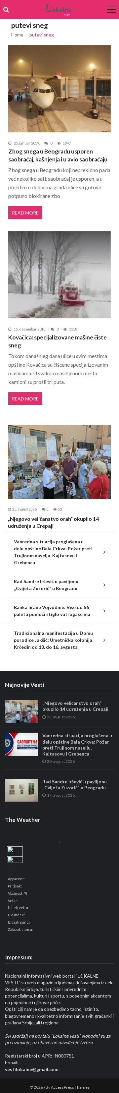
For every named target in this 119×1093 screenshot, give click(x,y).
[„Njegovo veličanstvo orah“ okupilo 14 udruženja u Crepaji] (59, 462)
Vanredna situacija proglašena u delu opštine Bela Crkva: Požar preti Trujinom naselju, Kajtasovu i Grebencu (53, 552)
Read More (25, 212)
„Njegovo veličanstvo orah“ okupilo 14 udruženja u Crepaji (53, 522)
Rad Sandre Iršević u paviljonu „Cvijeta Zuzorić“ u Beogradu (46, 584)
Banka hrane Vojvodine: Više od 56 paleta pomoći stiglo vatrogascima (52, 610)
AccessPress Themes (70, 1087)
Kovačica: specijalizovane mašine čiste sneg (57, 341)
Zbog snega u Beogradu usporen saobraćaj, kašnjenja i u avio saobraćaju (57, 155)
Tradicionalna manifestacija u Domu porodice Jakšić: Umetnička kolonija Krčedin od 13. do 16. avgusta (53, 640)
